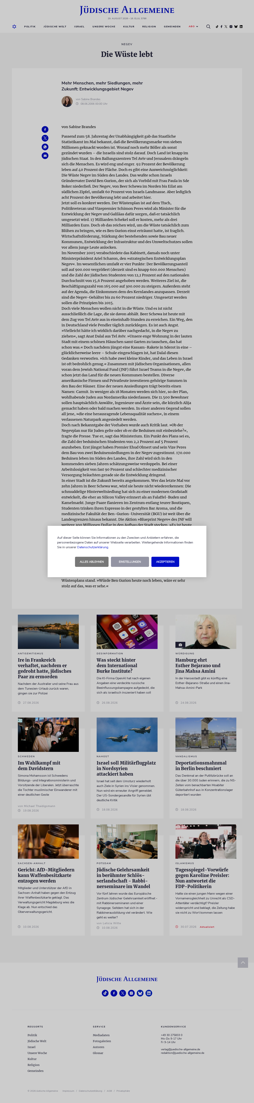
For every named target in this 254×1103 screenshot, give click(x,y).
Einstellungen (130, 562)
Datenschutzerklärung (92, 547)
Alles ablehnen (92, 562)
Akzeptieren (165, 562)
